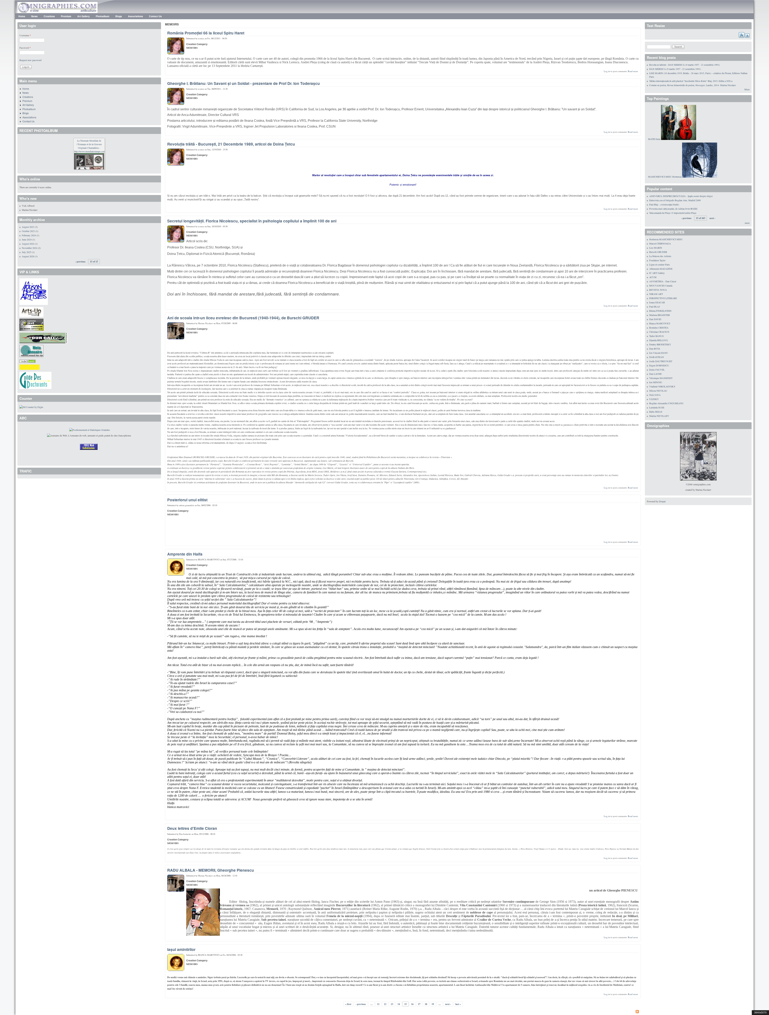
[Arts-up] (31, 311)
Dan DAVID (655, 319)
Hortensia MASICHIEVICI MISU (666, 239)
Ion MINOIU (655, 382)
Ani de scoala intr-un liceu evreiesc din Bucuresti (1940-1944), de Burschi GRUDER (243, 318)
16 (412, 1004)
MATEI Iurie (654, 139)
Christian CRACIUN (659, 331)
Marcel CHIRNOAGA (660, 243)
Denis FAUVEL (657, 369)
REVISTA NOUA (658, 289)
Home (21, 16)
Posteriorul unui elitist (187, 499)
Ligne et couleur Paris (659, 264)
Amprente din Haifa (184, 554)
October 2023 (28, 231)
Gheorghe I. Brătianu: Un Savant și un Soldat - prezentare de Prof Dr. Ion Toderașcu (243, 83)
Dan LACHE (655, 373)
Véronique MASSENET (660, 378)
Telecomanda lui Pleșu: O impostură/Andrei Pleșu (672, 212)
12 (385, 1004)
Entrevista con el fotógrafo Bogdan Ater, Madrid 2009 (675, 200)
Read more (633, 71)
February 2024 (29, 235)
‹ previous (361, 1004)
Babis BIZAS (655, 411)
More (747, 89)
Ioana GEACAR (657, 302)
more (747, 222)
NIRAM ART (656, 293)
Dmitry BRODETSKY (660, 344)
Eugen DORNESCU (659, 365)
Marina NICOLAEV (659, 415)
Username (25, 35)
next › (448, 1004)
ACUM (652, 277)
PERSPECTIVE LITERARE (663, 298)
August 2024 (28, 243)
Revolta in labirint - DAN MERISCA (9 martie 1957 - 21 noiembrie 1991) (684, 64)
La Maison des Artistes (660, 256)
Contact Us (155, 16)
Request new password (30, 60)
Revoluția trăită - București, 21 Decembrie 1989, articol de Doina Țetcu (231, 144)
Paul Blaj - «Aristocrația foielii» (664, 204)
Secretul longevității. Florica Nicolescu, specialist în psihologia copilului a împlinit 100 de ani (251, 221)
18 (426, 1004)
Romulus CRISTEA (658, 327)
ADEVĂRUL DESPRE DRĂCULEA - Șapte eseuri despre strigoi (681, 196)
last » (458, 1004)
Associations (135, 16)
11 (378, 1004)
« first (348, 1004)
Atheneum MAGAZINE (660, 268)
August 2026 (28, 256)
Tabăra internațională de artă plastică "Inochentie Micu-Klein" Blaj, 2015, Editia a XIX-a (690, 80)
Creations (49, 16)
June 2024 (27, 239)
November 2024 (29, 247)
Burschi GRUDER (658, 251)
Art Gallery (83, 16)
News (34, 16)
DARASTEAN (656, 357)
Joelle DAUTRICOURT (660, 361)
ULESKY (654, 399)
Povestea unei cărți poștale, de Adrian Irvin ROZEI (673, 208)
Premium (66, 16)
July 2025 (26, 252)
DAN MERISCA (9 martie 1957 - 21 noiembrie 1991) (675, 68)
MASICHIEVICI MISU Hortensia (664, 176)
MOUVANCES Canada (660, 285)
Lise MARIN (655, 247)
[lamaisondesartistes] (33, 291)
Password (25, 47)
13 (392, 1004)
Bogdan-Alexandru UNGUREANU (666, 403)
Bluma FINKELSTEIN (660, 310)
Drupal (662, 501)
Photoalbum (102, 16)
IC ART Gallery (657, 272)
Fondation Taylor (657, 260)
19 (433, 1004)
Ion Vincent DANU (658, 352)
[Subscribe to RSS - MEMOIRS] (403, 1012)
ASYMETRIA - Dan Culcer (662, 281)
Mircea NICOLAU (658, 390)
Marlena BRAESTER (659, 315)
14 (399, 1004)
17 (419, 1004)
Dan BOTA (654, 348)
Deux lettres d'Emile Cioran (192, 828)
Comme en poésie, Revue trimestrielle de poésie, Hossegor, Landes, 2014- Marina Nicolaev (692, 85)
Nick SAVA (655, 394)
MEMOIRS (192, 47)
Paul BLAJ (654, 306)
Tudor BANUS (656, 336)
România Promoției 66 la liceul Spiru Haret (205, 33)
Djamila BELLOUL (658, 340)
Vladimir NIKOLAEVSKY (662, 386)
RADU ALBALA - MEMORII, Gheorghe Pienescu (210, 870)
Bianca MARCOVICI (659, 323)
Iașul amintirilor (181, 949)
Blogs (118, 16)
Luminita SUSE (656, 407)
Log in (607, 71)
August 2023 (28, 226)
